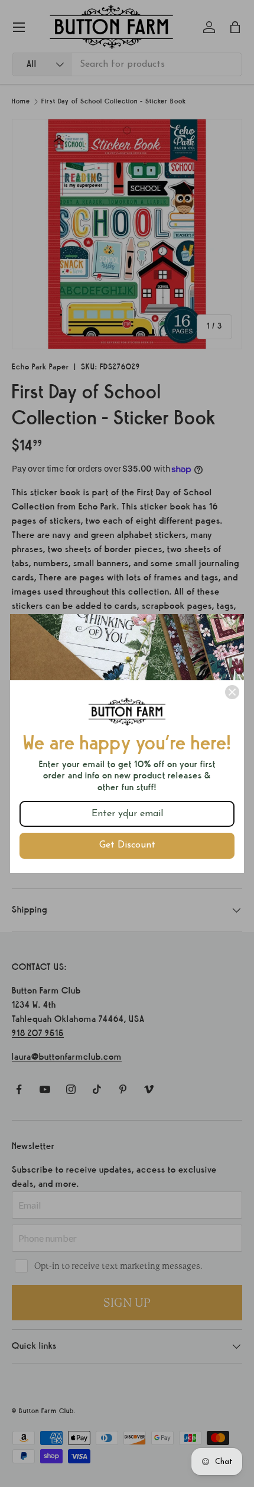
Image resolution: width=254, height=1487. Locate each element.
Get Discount (127, 845)
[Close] (232, 692)
